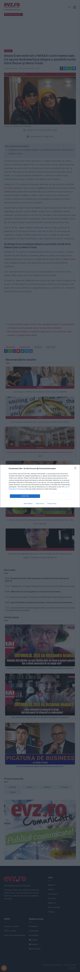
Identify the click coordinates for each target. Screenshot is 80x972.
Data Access (40, 503)
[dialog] (40, 486)
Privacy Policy (51, 503)
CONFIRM (25, 496)
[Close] (76, 469)
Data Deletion (28, 503)
